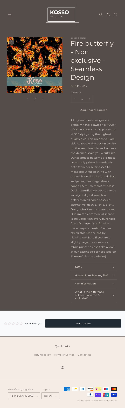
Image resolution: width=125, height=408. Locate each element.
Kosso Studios (91, 401)
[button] (9, 14)
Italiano (48, 395)
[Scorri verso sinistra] (28, 98)
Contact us (84, 354)
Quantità (76, 92)
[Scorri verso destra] (42, 98)
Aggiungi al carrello (93, 109)
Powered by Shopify (107, 401)
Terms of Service (64, 354)
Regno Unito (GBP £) (22, 395)
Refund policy (42, 354)
